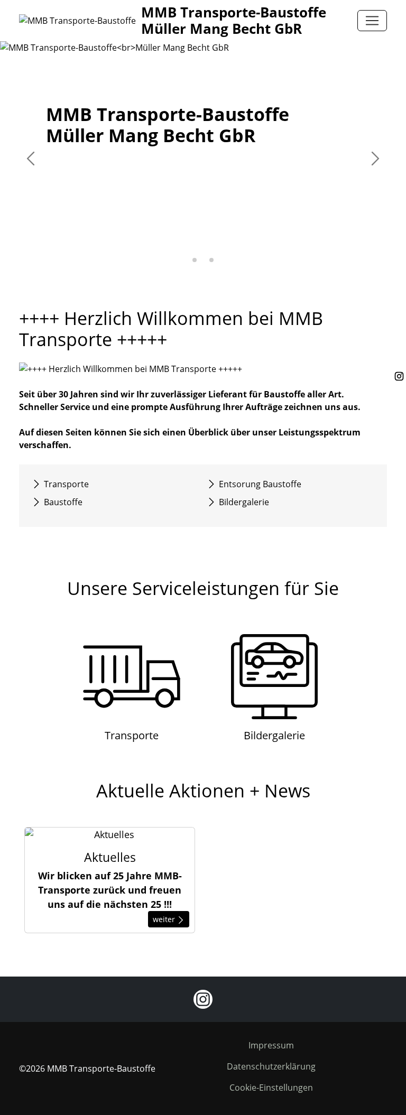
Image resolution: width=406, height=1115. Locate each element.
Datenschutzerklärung (271, 1066)
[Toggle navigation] (372, 20)
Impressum (271, 1045)
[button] (194, 260)
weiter (165, 919)
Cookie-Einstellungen (271, 1087)
